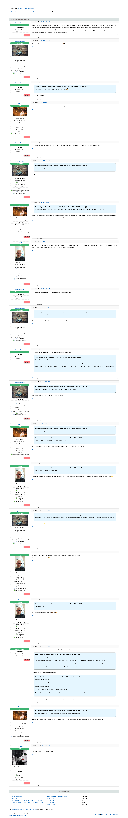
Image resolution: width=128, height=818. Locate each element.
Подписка (115, 814)
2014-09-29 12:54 (45, 202)
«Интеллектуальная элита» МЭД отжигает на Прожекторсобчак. (27, 802)
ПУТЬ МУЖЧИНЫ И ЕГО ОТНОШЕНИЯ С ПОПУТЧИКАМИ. (27, 800)
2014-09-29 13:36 (46, 745)
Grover (20, 242)
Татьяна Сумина (20, 22)
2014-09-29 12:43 (45, 102)
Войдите (20, 8)
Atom (98, 814)
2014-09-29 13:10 (46, 599)
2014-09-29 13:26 (46, 706)
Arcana (20, 103)
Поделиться (37, 37)
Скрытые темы (50, 800)
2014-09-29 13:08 (46, 463)
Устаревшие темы (51, 798)
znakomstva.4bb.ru (21, 815)
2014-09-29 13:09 (46, 510)
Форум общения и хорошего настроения (21, 11)
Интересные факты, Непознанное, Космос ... (57, 796)
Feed (110, 814)
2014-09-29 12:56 (45, 241)
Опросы (35, 11)
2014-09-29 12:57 (45, 288)
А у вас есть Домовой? (17, 796)
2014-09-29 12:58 (46, 307)
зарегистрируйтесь (29, 8)
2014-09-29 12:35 (45, 82)
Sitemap (106, 814)
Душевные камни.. (16, 798)
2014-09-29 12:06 (45, 22)
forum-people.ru (13, 815)
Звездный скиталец (20, 41)
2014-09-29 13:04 (46, 423)
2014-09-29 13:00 (46, 381)
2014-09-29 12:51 (45, 160)
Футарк (14, 804)
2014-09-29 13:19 (46, 646)
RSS (95, 814)
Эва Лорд (20, 746)
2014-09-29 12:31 (45, 40)
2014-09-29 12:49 (45, 142)
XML (102, 814)
